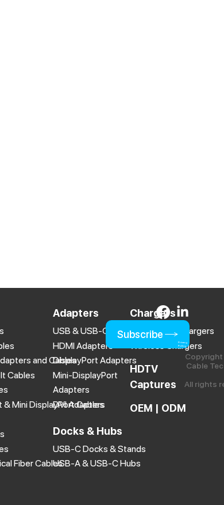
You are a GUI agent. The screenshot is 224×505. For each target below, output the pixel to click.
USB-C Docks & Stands (99, 448)
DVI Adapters (79, 404)
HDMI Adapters (83, 345)
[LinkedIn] (183, 312)
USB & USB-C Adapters (100, 330)
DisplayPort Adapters (95, 360)
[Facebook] (163, 312)
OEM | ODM (158, 408)
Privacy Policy (182, 344)
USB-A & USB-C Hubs (97, 463)
